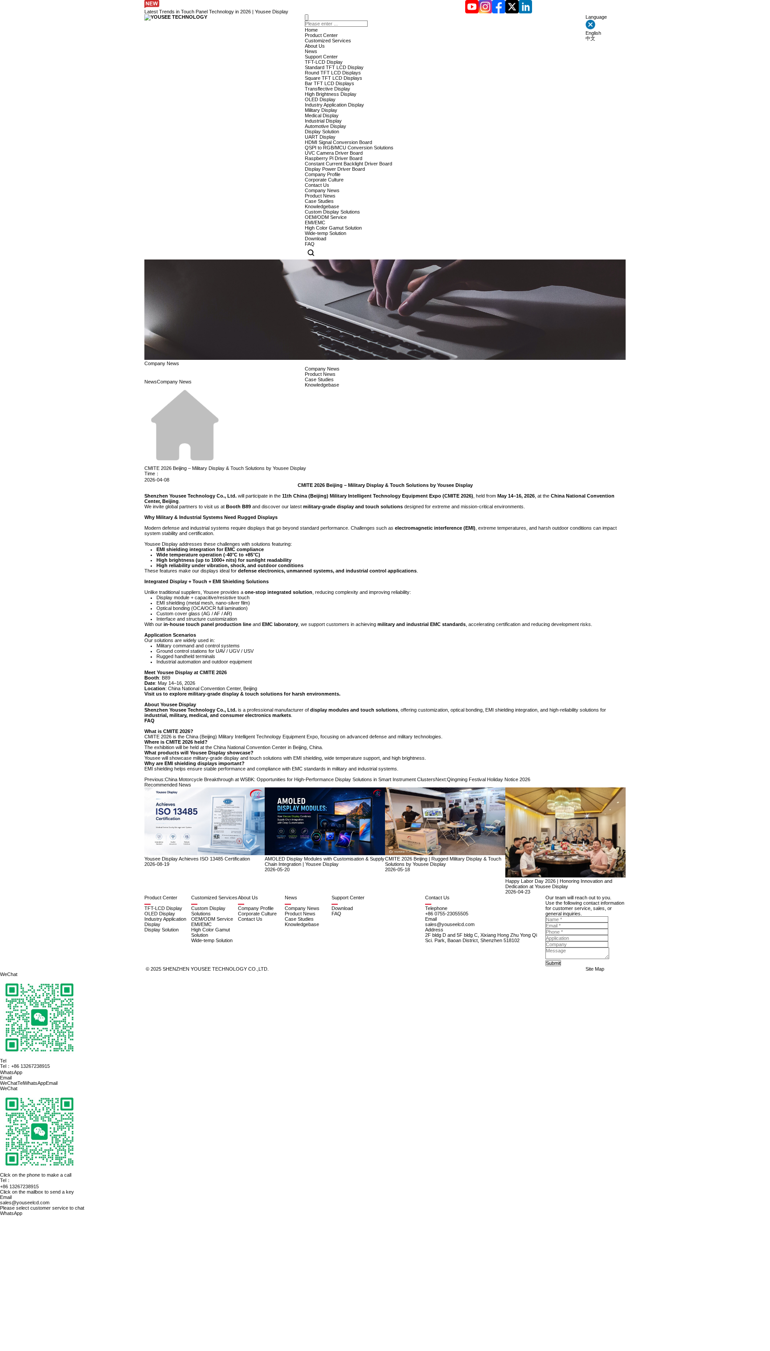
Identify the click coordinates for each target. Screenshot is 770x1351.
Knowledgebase (322, 206)
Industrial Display (323, 121)
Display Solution (322, 131)
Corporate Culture (324, 179)
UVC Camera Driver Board (334, 153)
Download (315, 238)
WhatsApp (11, 1213)
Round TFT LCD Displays (333, 72)
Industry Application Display (334, 104)
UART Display (320, 137)
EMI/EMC (315, 222)
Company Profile (322, 174)
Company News (322, 190)
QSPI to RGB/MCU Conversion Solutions (349, 147)
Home (311, 30)
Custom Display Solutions (332, 211)
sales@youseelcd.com (24, 1202)
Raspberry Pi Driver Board (333, 158)
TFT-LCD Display (324, 62)
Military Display (321, 110)
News (311, 51)
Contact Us (317, 185)
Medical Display (322, 115)
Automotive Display (325, 126)
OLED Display (320, 99)
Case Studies (319, 201)
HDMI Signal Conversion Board (338, 142)
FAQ (310, 244)
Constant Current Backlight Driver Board (348, 163)
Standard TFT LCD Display (334, 67)
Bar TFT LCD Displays (329, 83)
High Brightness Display (330, 94)
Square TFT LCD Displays (333, 78)
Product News (320, 195)
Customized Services (328, 40)
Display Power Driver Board (335, 169)
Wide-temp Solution (325, 233)
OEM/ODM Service (326, 217)
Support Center (321, 56)
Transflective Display (327, 88)
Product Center (321, 35)
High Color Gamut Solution (333, 228)
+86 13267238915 (19, 1186)
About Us (315, 46)
